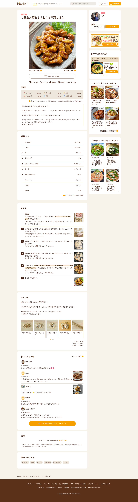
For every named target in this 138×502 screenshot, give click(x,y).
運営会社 (60, 487)
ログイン (104, 3)
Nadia (19, 476)
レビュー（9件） (77, 356)
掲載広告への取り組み (80, 484)
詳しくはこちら (79, 101)
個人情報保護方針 (63, 484)
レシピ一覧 (112, 26)
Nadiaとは (31, 484)
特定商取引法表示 (50, 487)
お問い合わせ (40, 487)
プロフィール (98, 27)
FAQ (72, 484)
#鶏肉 (32, 462)
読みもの (54, 4)
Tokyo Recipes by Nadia (94, 487)
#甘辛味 (66, 462)
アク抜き (32, 224)
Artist (60, 4)
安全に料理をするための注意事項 (74, 195)
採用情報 (66, 487)
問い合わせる (63, 440)
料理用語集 (38, 484)
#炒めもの (25, 462)
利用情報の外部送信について (78, 487)
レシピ (35, 4)
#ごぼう (39, 462)
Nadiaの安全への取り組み (50, 484)
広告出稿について (92, 484)
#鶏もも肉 (48, 462)
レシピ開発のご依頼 (105, 484)
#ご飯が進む (57, 462)
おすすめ (47, 4)
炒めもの (25, 476)
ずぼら (40, 4)
